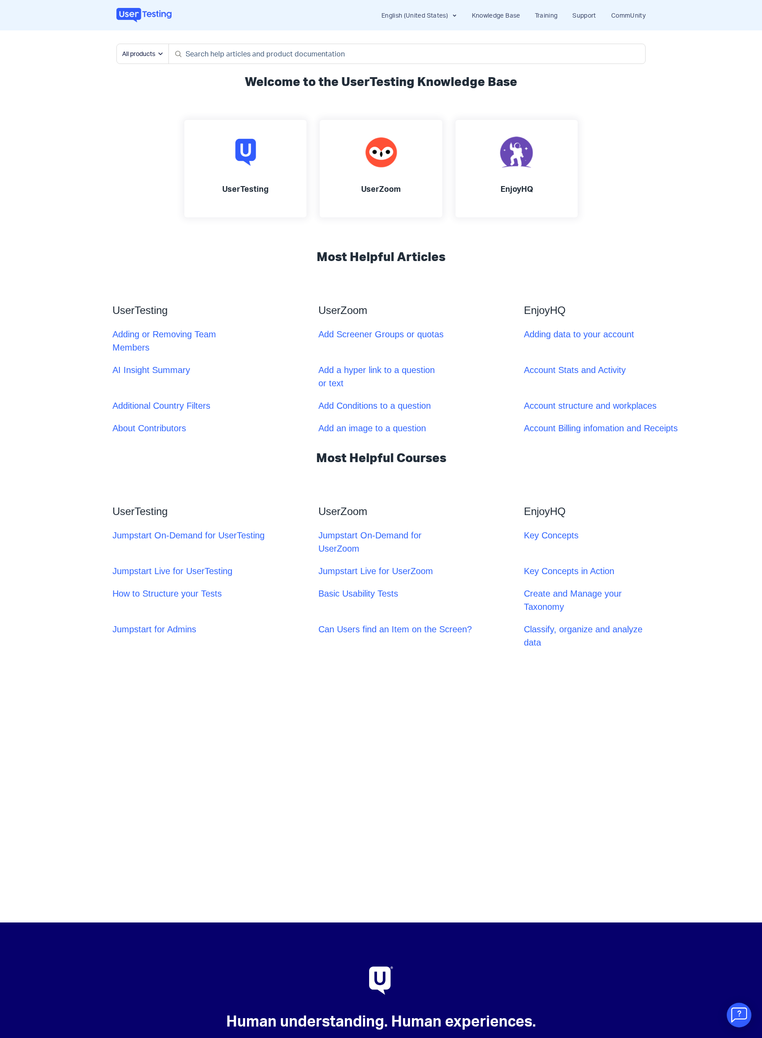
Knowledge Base (496, 15)
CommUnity (628, 15)
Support (584, 15)
